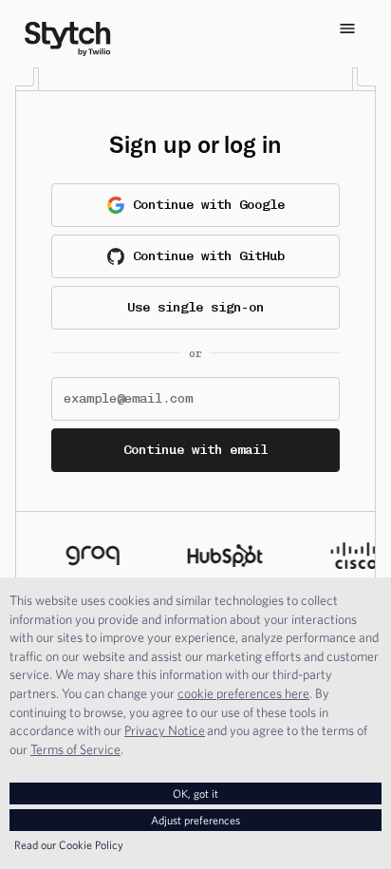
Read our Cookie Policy (68, 845)
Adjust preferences (195, 820)
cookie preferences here (243, 693)
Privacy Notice (164, 730)
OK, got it (195, 793)
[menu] (347, 28)
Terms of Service (75, 749)
